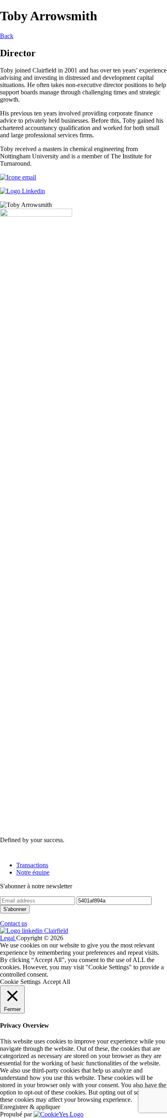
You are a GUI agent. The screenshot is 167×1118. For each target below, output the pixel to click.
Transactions (32, 865)
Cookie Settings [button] (20, 981)
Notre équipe (32, 872)
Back (6, 35)
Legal (8, 938)
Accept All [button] (56, 981)
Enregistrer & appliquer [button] (30, 1106)
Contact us (13, 923)
